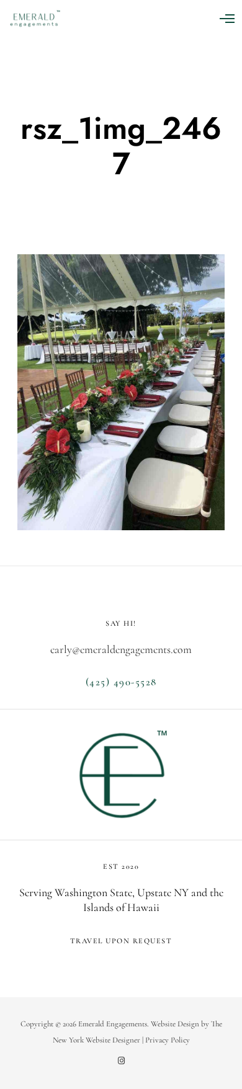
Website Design (175, 1024)
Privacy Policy (167, 1040)
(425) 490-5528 (121, 681)
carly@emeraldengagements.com (121, 649)
